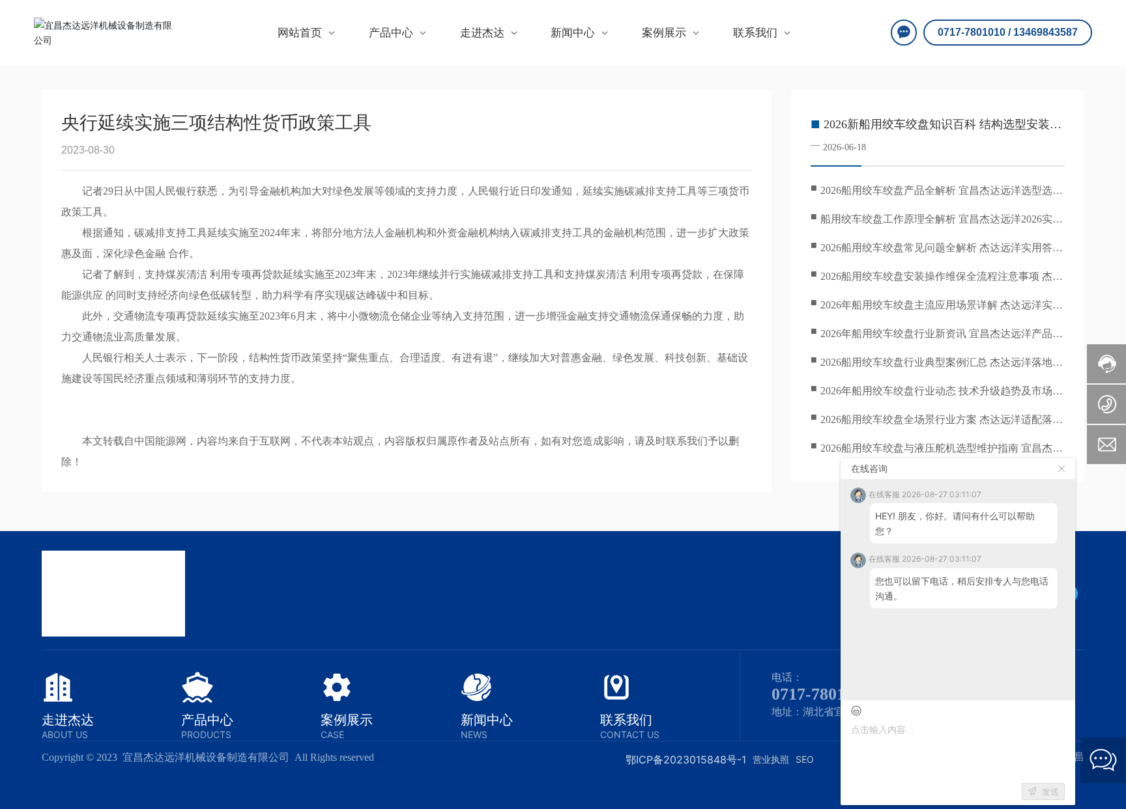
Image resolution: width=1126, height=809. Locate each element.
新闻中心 (487, 720)
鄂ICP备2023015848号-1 (686, 759)
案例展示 (347, 720)
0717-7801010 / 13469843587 (1008, 32)
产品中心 (207, 720)
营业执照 (771, 759)
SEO (805, 759)
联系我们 (626, 720)
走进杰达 (68, 720)
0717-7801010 (821, 694)
